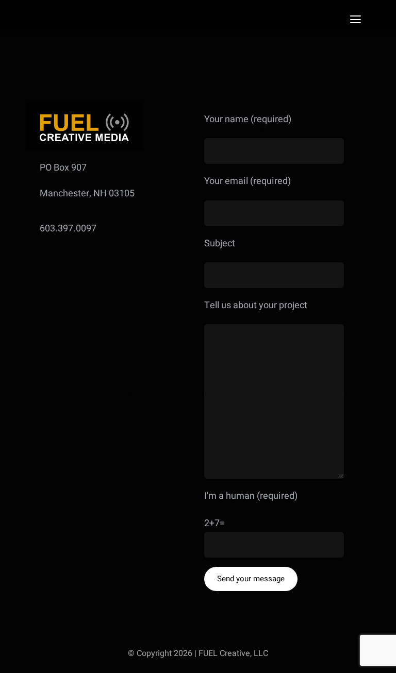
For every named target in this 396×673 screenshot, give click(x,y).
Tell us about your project (255, 305)
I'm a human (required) (251, 496)
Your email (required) (247, 181)
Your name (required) (247, 119)
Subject (219, 243)
